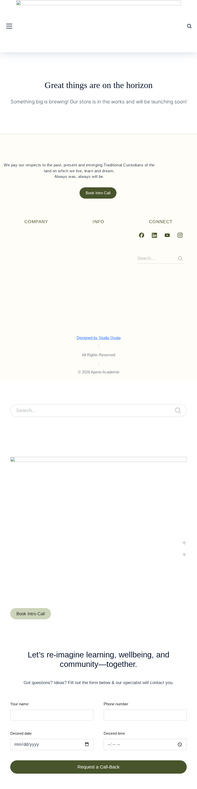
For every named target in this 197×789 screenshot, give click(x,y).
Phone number (116, 704)
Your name (19, 704)
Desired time (114, 733)
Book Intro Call (98, 193)
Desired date (21, 733)
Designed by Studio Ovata (99, 338)
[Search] (180, 258)
